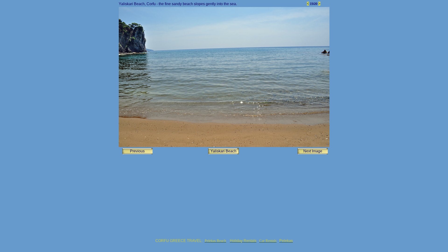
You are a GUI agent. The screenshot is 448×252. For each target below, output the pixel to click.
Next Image (312, 151)
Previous (137, 151)
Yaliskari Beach (223, 151)
